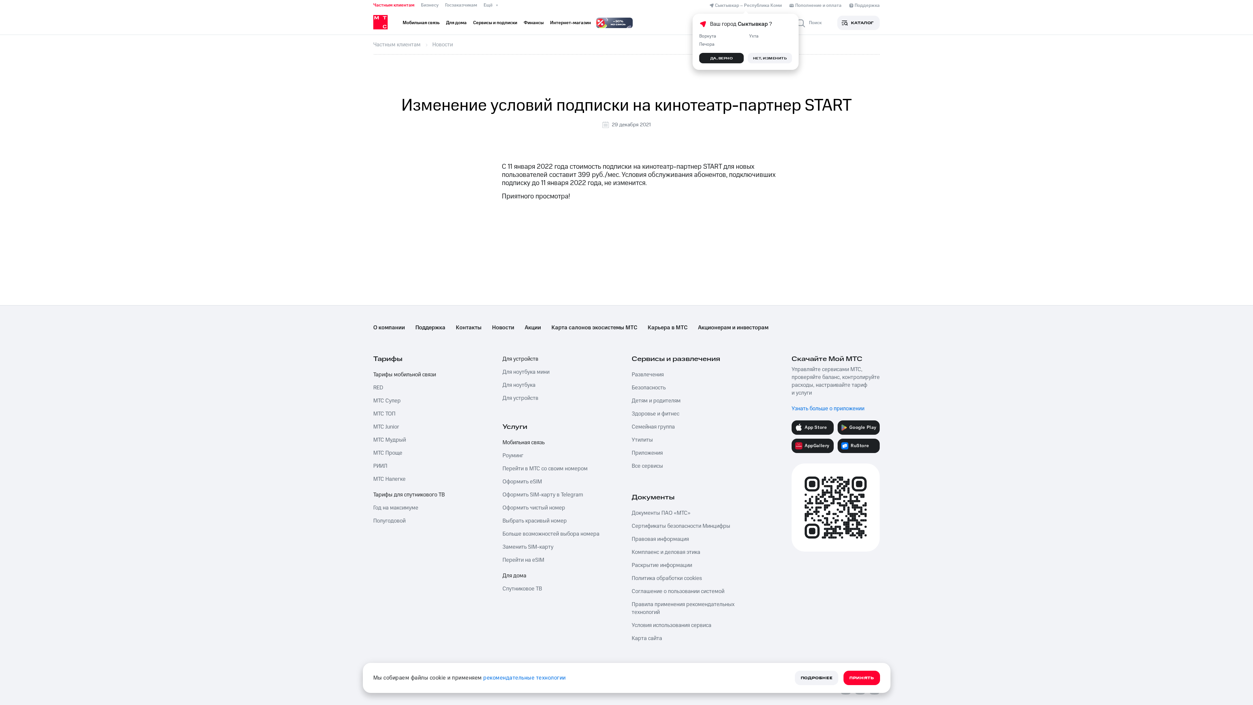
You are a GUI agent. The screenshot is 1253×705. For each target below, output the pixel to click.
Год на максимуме (395, 508)
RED (378, 388)
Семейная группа (653, 427)
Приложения (647, 453)
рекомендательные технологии (524, 678)
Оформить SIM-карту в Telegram (543, 495)
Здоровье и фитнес (655, 414)
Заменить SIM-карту (528, 547)
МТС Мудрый (389, 440)
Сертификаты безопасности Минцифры (681, 526)
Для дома (514, 576)
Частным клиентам (393, 5)
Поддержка (430, 328)
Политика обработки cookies (667, 578)
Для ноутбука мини (526, 372)
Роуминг (513, 456)
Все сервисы (647, 466)
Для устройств (520, 359)
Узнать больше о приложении (828, 409)
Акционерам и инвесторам (733, 328)
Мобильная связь (524, 442)
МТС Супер (387, 401)
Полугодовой (389, 521)
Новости (503, 328)
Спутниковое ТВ (522, 589)
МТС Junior (386, 427)
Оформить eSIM (522, 482)
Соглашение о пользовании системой (678, 591)
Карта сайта (647, 638)
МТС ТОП (384, 414)
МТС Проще (387, 453)
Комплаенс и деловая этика (666, 552)
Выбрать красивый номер (535, 521)
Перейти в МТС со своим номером (545, 469)
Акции (533, 328)
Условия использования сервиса (671, 625)
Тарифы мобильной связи (404, 375)
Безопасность (649, 388)
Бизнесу (430, 5)
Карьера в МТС (668, 328)
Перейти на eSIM (523, 560)
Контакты (469, 328)
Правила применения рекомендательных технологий (683, 608)
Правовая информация (660, 539)
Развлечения (648, 375)
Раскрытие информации (662, 565)
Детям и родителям (656, 401)
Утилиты (642, 440)
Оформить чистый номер (534, 508)
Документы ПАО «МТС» (661, 513)
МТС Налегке (389, 479)
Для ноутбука (519, 385)
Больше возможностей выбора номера (551, 534)
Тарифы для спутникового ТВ (409, 495)
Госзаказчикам (461, 5)
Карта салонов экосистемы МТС (594, 328)
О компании (389, 328)
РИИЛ (380, 466)
